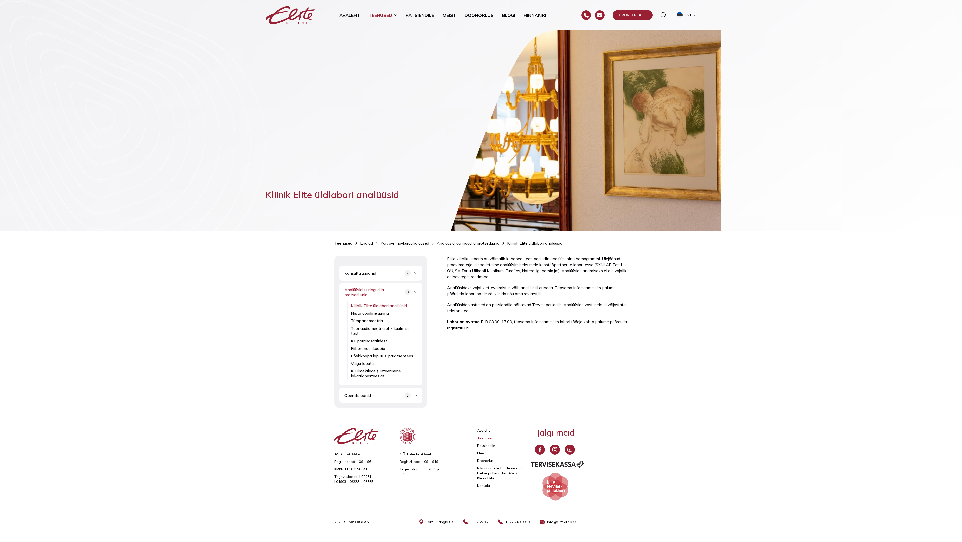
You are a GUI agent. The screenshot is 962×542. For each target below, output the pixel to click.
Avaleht (349, 15)
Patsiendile (420, 15)
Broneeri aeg (632, 15)
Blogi (508, 15)
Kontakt (483, 485)
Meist (449, 15)
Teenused (380, 15)
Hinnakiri (535, 15)
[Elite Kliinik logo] (290, 14)
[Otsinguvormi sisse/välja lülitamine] (664, 15)
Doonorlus (479, 15)
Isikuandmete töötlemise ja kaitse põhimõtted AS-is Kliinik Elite (499, 473)
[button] (686, 15)
